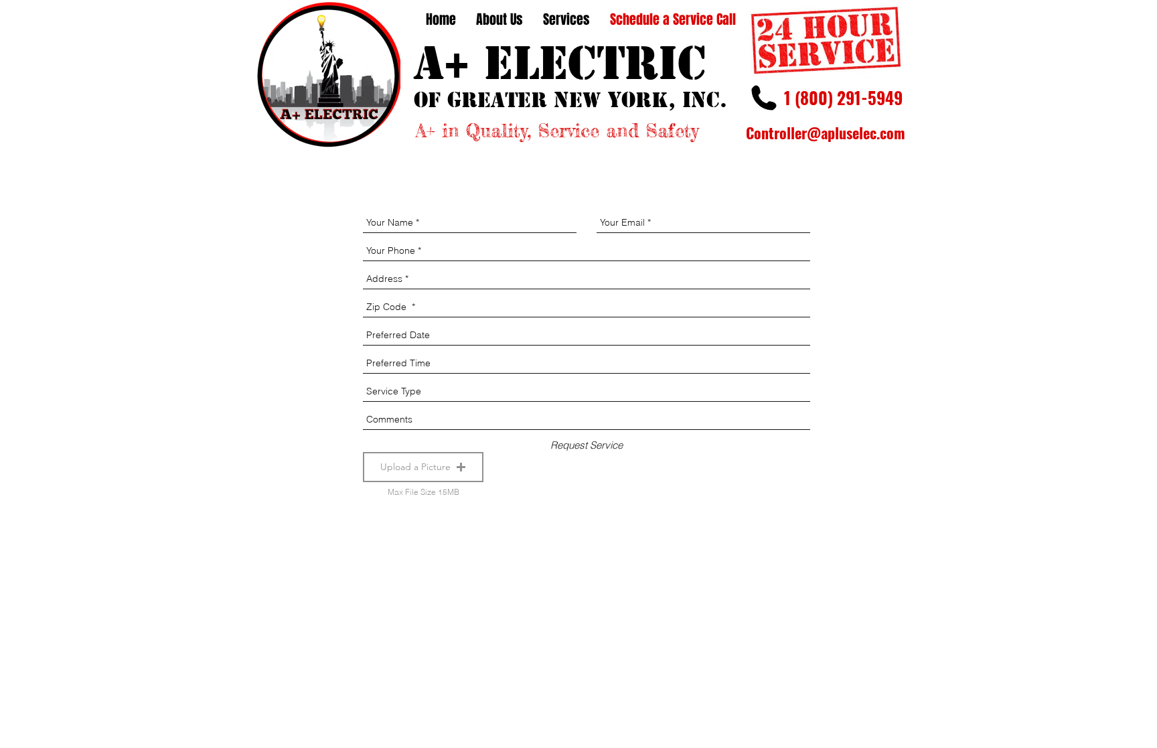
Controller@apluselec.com (825, 132)
